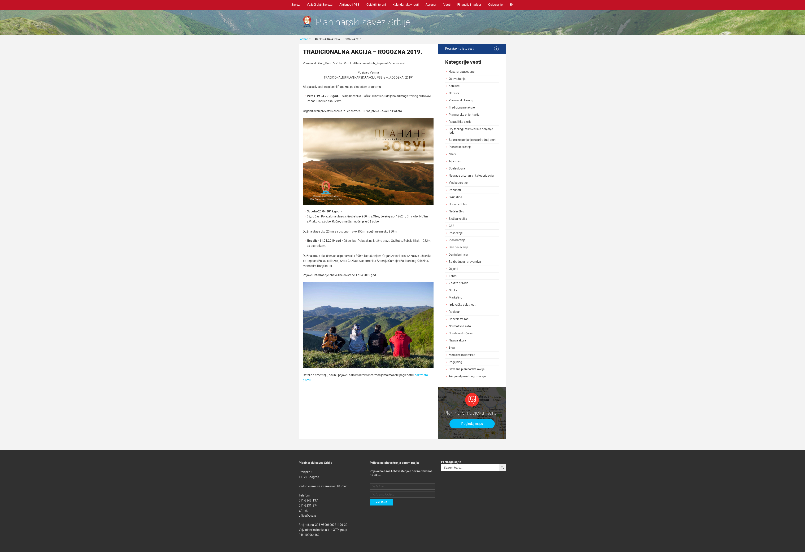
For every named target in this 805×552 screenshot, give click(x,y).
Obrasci (454, 93)
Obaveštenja (457, 78)
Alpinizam (455, 161)
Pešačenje (456, 233)
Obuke (453, 290)
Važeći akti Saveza (319, 4)
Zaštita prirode (458, 283)
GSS (451, 226)
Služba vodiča (458, 218)
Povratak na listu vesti (459, 48)
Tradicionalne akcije (462, 107)
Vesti (447, 4)
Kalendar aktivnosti (406, 4)
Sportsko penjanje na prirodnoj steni (472, 139)
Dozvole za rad (459, 319)
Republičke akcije (460, 121)
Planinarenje (457, 240)
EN (511, 4)
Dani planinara (458, 254)
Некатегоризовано (462, 71)
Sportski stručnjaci (461, 333)
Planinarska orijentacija (464, 114)
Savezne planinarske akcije (467, 369)
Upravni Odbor (458, 204)
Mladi (452, 154)
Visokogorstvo (458, 182)
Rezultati (455, 190)
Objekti (453, 268)
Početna (303, 39)
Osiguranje (495, 4)
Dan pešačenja (458, 247)
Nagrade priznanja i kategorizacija (471, 175)
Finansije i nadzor (469, 4)
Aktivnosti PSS (349, 4)
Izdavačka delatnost (462, 304)
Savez (295, 4)
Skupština (455, 197)
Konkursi (454, 86)
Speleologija (457, 168)
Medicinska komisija (462, 355)
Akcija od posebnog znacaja (467, 376)
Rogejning (455, 362)
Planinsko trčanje (460, 147)
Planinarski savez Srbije (363, 22)
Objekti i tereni (376, 4)
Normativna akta (460, 326)
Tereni (453, 276)
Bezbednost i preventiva (465, 261)
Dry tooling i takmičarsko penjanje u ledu (472, 130)
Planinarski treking (461, 100)
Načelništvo (456, 211)
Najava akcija (457, 340)
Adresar (431, 4)
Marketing (455, 297)
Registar (454, 311)
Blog (452, 347)
